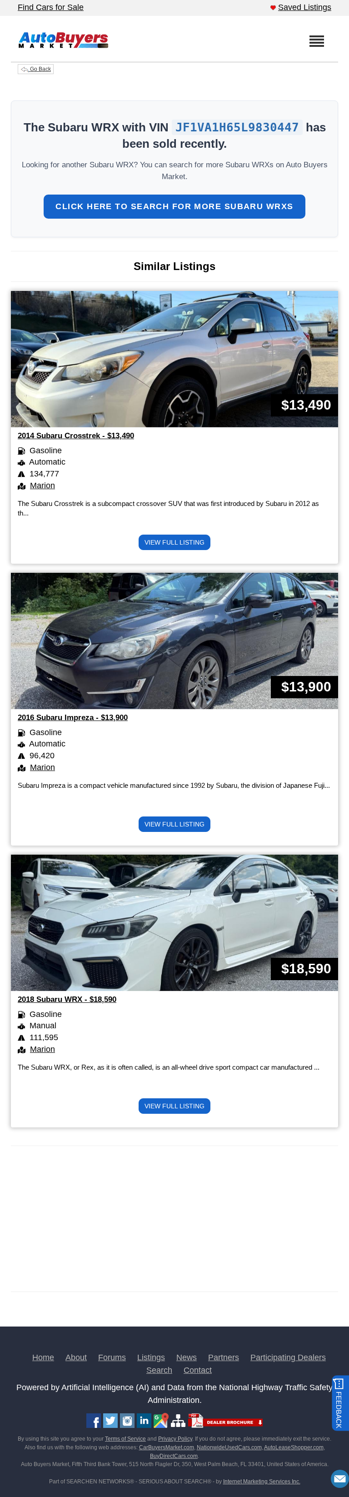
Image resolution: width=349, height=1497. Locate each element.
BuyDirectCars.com (174, 1456)
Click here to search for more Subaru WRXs (174, 206)
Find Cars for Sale (51, 7)
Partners (223, 1357)
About (76, 1357)
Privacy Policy (175, 1439)
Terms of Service (125, 1439)
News (186, 1357)
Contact (198, 1370)
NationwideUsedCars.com (229, 1447)
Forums (112, 1357)
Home (43, 1357)
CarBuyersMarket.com (166, 1447)
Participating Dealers (288, 1357)
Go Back (40, 69)
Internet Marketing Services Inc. (261, 1481)
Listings (151, 1357)
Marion (42, 485)
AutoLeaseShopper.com (294, 1447)
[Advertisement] (174, 1218)
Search (159, 1370)
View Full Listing (174, 542)
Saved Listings (304, 7)
